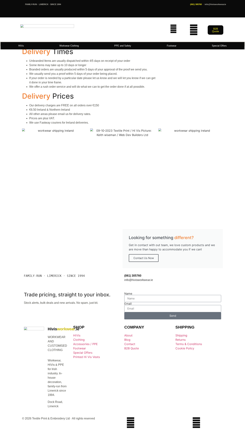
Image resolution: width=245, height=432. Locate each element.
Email (128, 303)
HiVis (21, 45)
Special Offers (219, 45)
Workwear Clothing (69, 45)
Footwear (171, 45)
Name (128, 293)
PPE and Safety (122, 45)
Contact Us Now (143, 258)
